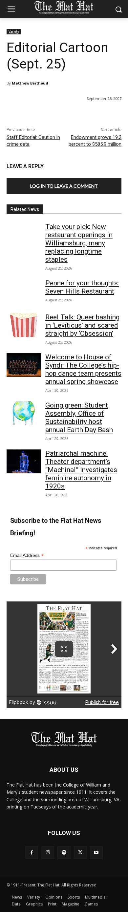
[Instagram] (47, 852)
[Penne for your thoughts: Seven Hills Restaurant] (24, 291)
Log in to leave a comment (64, 186)
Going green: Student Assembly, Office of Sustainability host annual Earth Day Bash (79, 417)
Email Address (27, 555)
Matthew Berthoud (30, 83)
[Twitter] (80, 852)
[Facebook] (31, 852)
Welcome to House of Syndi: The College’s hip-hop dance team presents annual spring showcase (83, 369)
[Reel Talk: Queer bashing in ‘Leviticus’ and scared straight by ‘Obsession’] (24, 325)
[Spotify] (63, 852)
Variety (14, 31)
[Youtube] (96, 852)
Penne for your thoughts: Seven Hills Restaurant (82, 287)
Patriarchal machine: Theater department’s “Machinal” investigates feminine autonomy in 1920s (81, 469)
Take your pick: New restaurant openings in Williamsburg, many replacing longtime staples (79, 243)
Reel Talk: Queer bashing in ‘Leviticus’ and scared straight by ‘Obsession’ (82, 325)
